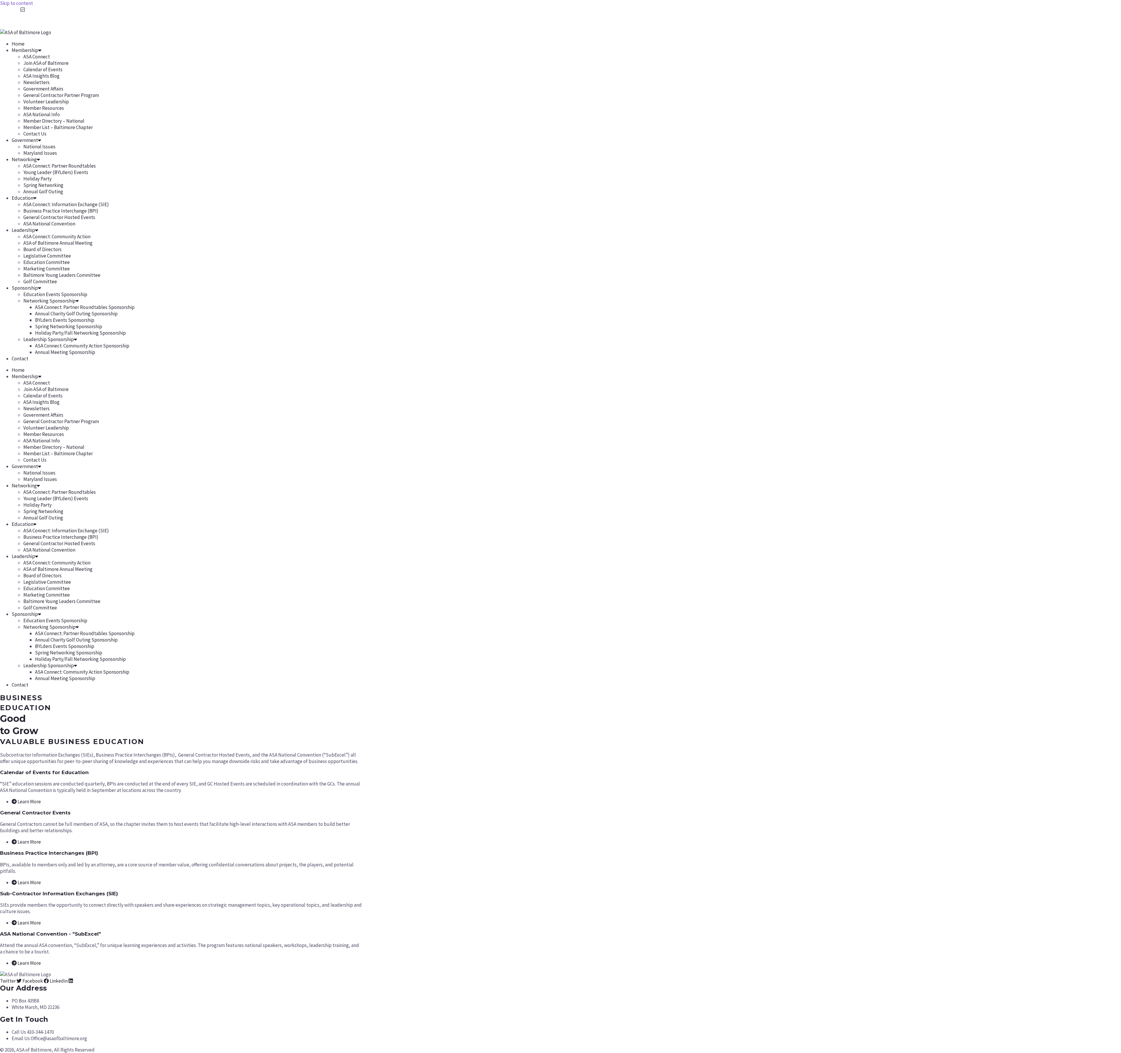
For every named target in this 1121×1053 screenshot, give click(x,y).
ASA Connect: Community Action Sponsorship (82, 346)
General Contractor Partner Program (61, 95)
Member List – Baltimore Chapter (58, 127)
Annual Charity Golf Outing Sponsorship (76, 313)
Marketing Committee (46, 268)
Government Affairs (43, 89)
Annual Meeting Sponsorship (65, 352)
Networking (24, 159)
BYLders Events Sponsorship (64, 320)
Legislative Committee (47, 256)
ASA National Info (41, 114)
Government (25, 140)
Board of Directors (42, 249)
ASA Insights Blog (41, 76)
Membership (25, 50)
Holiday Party (37, 179)
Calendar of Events (42, 69)
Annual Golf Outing (43, 191)
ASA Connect (36, 56)
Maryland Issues (40, 153)
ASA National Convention (49, 223)
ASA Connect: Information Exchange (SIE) (66, 204)
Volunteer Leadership (46, 101)
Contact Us (34, 134)
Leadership (23, 230)
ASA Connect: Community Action (56, 236)
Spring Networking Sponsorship (68, 326)
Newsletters (36, 82)
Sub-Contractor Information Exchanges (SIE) (59, 893)
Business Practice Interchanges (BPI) (49, 853)
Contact (20, 358)
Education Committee (46, 262)
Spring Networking (43, 185)
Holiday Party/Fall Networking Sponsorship (80, 333)
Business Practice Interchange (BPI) (60, 211)
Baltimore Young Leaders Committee (61, 275)
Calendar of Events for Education (44, 772)
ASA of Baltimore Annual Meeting (58, 243)
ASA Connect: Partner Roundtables (59, 166)
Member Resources (43, 108)
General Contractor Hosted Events (59, 217)
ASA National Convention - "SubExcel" (50, 934)
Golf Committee (40, 281)
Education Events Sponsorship (55, 294)
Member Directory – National (53, 121)
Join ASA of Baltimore (46, 63)
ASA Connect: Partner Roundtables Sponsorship (85, 307)
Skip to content (16, 3)
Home (18, 44)
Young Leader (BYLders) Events (55, 172)
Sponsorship (25, 288)
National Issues (39, 146)
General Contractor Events (35, 813)
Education (22, 198)
